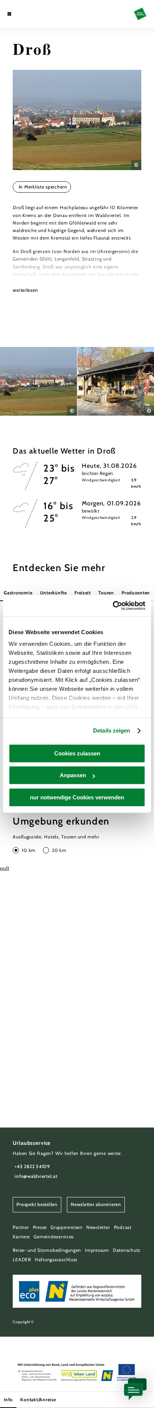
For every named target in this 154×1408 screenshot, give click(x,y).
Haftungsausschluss (56, 1259)
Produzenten (135, 592)
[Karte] (21, 14)
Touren (106, 592)
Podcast (123, 1227)
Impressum (97, 1250)
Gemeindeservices (54, 1236)
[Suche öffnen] (32, 14)
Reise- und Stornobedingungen (47, 1250)
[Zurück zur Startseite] (140, 14)
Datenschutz (127, 1250)
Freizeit (82, 592)
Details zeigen (111, 730)
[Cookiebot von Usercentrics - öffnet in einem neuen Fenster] (112, 606)
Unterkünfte (53, 592)
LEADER (22, 1259)
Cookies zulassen (77, 753)
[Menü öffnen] (9, 14)
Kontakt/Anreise (38, 1399)
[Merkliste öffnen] (26, 14)
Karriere (21, 1236)
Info (8, 1399)
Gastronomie (18, 592)
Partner (21, 1227)
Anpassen (73, 775)
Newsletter (98, 1227)
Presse (40, 1227)
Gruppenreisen (66, 1227)
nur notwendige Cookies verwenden (77, 797)
